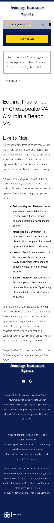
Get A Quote (17, 24)
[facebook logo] (23, 381)
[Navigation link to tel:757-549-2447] (43, 24)
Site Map (17, 514)
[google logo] (30, 381)
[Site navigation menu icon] (49, 24)
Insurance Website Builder (33, 399)
